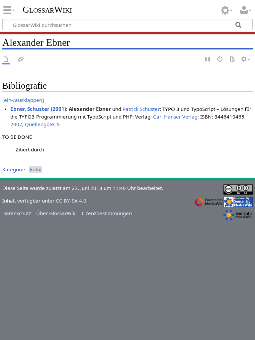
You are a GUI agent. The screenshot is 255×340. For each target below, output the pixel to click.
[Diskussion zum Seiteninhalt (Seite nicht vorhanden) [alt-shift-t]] (21, 59)
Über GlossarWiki (56, 213)
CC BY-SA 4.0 (71, 200)
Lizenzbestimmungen (107, 213)
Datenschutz (16, 213)
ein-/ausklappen (23, 100)
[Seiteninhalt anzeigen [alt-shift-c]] (6, 59)
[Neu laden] (232, 59)
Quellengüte (39, 124)
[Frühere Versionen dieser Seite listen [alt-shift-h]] (220, 59)
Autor (35, 169)
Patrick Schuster (141, 109)
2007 (16, 124)
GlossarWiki (47, 9)
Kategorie (13, 169)
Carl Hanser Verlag (175, 116)
